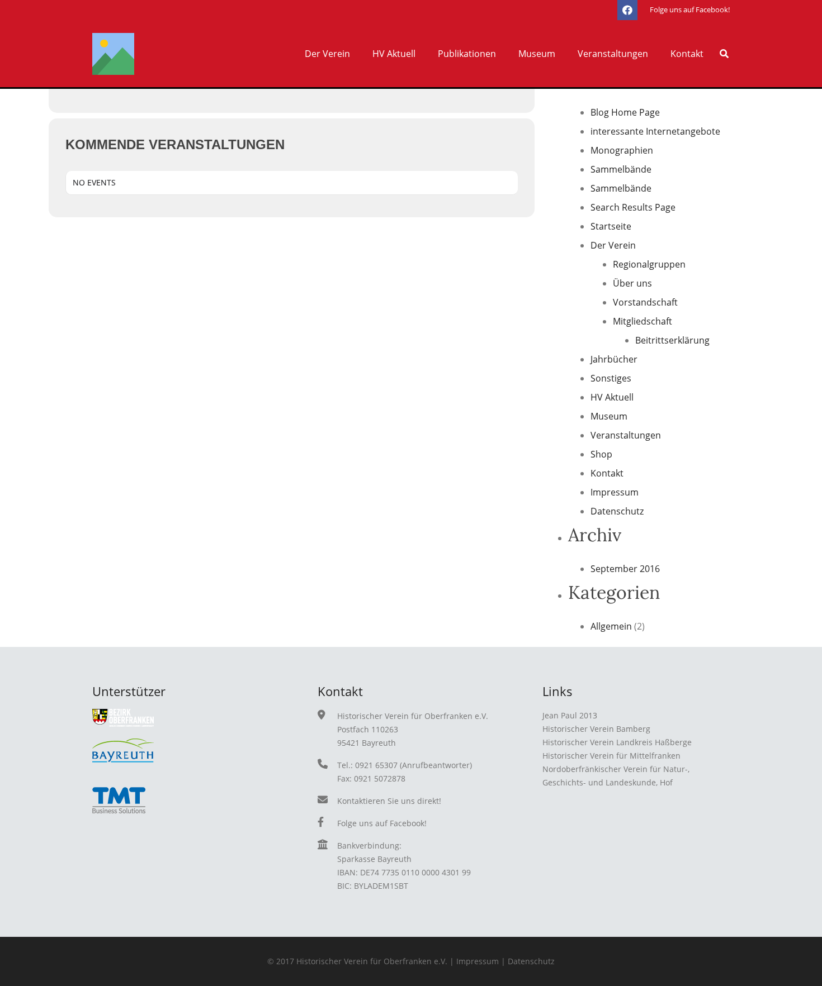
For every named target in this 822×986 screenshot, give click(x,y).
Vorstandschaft (645, 302)
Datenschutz (617, 511)
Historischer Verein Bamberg (596, 728)
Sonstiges (610, 378)
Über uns (632, 283)
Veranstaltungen (625, 435)
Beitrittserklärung (672, 340)
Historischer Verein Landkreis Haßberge (617, 742)
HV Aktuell (612, 397)
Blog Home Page (625, 112)
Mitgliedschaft (642, 321)
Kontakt (606, 473)
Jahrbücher (613, 359)
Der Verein (613, 245)
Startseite (610, 226)
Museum (608, 416)
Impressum (614, 492)
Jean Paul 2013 (569, 715)
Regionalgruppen (649, 264)
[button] (355, 53)
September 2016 (625, 569)
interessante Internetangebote (655, 131)
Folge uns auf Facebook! (382, 823)
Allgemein (611, 626)
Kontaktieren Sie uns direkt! (389, 801)
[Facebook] (627, 10)
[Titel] (113, 54)
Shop (601, 454)
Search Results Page (632, 207)
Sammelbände (620, 169)
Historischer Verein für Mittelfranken (611, 755)
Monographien (621, 150)
